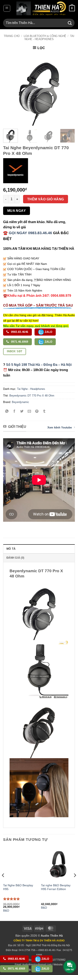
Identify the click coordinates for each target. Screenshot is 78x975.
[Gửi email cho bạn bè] (29, 411)
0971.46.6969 (19, 341)
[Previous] (10, 89)
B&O (6, 910)
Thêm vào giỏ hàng (45, 199)
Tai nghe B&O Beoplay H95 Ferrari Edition (56, 887)
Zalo (48, 331)
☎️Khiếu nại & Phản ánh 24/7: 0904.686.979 (37, 295)
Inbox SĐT (14, 351)
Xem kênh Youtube (59, 427)
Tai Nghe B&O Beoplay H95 (18, 887)
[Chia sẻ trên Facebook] (14, 411)
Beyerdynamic (20, 402)
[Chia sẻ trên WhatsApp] (7, 411)
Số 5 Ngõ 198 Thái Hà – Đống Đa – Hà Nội (39, 364)
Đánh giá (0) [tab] (15, 557)
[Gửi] (70, 23)
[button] (7, 8)
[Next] (68, 89)
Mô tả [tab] (10, 548)
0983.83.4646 (19, 331)
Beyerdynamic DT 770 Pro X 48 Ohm (31, 395)
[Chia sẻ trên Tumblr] (44, 411)
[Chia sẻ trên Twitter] (22, 411)
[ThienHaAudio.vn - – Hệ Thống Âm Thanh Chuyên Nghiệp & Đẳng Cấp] (41, 8)
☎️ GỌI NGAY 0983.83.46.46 (27, 233)
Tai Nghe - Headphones (49, 37)
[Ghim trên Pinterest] (36, 411)
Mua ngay (16, 210)
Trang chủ (12, 36)
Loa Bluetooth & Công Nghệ (45, 36)
